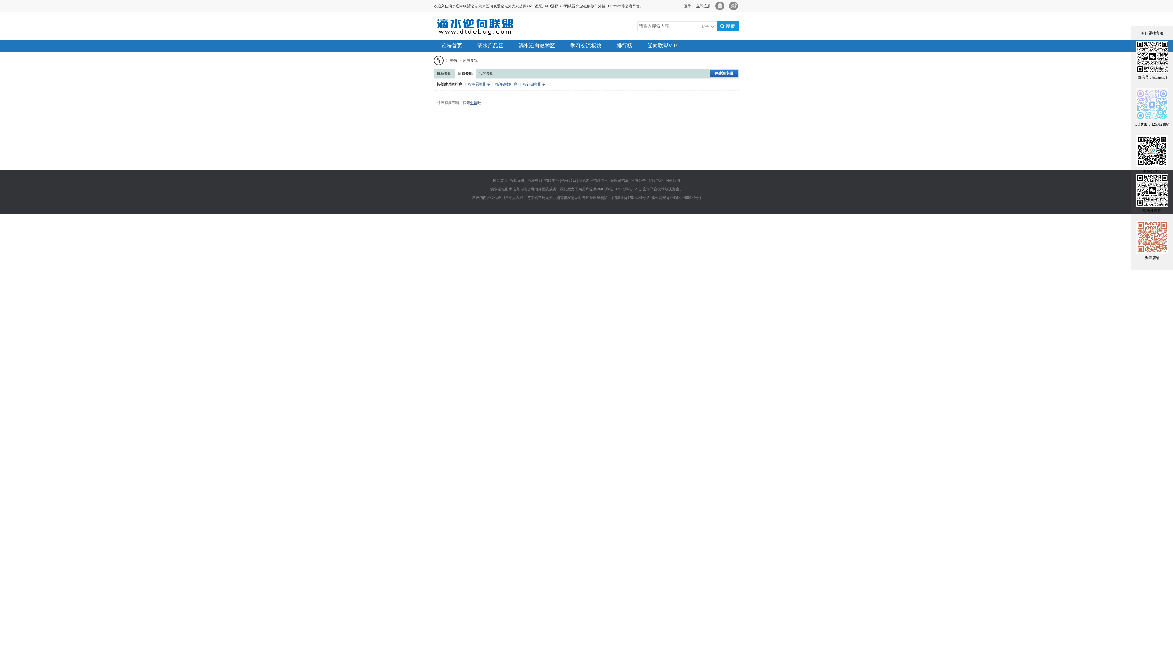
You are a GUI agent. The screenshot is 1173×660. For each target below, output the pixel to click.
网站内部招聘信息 (593, 180)
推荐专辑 (444, 74)
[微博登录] (735, 6)
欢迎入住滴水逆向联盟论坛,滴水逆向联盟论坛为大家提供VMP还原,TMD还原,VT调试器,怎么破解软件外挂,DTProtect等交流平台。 (538, 6)
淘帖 (453, 60)
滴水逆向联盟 (439, 60)
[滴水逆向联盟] (479, 31)
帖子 (705, 26)
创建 (473, 103)
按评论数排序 (506, 84)
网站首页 (500, 180)
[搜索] (728, 26)
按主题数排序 (479, 84)
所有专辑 (470, 60)
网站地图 (672, 180)
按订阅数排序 (534, 84)
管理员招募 (619, 180)
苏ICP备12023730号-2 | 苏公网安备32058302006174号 (656, 198)
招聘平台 (551, 180)
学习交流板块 (585, 46)
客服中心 (655, 180)
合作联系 (568, 180)
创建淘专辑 (724, 73)
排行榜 (624, 46)
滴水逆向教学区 (537, 46)
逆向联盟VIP (662, 46)
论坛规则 (534, 180)
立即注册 (703, 6)
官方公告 (638, 180)
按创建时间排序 (449, 84)
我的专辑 (486, 74)
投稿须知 (517, 180)
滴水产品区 (490, 46)
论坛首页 (451, 46)
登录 (687, 6)
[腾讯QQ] (721, 6)
